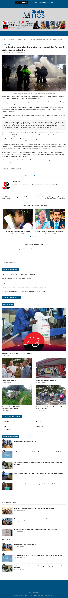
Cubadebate (10, 52)
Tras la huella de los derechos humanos (18, 231)
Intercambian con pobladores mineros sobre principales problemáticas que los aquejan (24, 291)
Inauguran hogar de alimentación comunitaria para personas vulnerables (20, 283)
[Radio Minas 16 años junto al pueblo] (7, 444)
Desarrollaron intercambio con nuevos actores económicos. (17, 278)
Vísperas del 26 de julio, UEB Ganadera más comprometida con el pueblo (15, 407)
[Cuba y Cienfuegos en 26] (17, 368)
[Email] (36, 5)
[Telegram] (40, 5)
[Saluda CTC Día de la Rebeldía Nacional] (34, 329)
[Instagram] (31, 5)
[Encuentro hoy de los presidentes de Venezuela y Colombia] (50, 219)
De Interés (11, 39)
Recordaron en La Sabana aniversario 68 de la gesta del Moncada (50, 407)
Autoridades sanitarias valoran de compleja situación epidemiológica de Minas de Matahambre (38, 474)
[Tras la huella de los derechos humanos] (18, 219)
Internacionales (22, 39)
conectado (16, 249)
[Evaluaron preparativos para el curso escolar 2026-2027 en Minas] (7, 510)
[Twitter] (29, 5)
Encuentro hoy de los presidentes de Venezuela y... (50, 231)
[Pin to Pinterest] (43, 175)
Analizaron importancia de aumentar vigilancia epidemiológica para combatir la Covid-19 (38, 463)
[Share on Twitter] (41, 175)
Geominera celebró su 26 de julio (46, 380)
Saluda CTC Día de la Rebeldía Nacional (17, 353)
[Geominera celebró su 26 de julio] (51, 368)
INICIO (34, 589)
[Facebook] (27, 5)
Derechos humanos (16, 168)
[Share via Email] (45, 175)
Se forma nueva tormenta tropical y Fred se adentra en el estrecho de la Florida (38, 452)
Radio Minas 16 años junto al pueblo (25, 441)
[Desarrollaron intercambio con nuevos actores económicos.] (7, 521)
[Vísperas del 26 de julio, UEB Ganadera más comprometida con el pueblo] (17, 395)
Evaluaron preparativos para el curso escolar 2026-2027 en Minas (18, 274)
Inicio (3, 39)
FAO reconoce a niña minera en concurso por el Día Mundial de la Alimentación (37, 484)
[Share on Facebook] (39, 175)
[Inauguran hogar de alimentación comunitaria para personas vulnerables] (7, 532)
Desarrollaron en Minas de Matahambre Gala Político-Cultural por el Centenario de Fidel (24, 287)
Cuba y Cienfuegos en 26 (9, 380)
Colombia (5, 168)
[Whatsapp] (38, 5)
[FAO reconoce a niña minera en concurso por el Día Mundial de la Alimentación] (7, 486)
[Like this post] (36, 175)
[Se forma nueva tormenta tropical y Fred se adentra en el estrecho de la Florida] (7, 454)
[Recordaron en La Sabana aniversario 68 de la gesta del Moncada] (51, 395)
